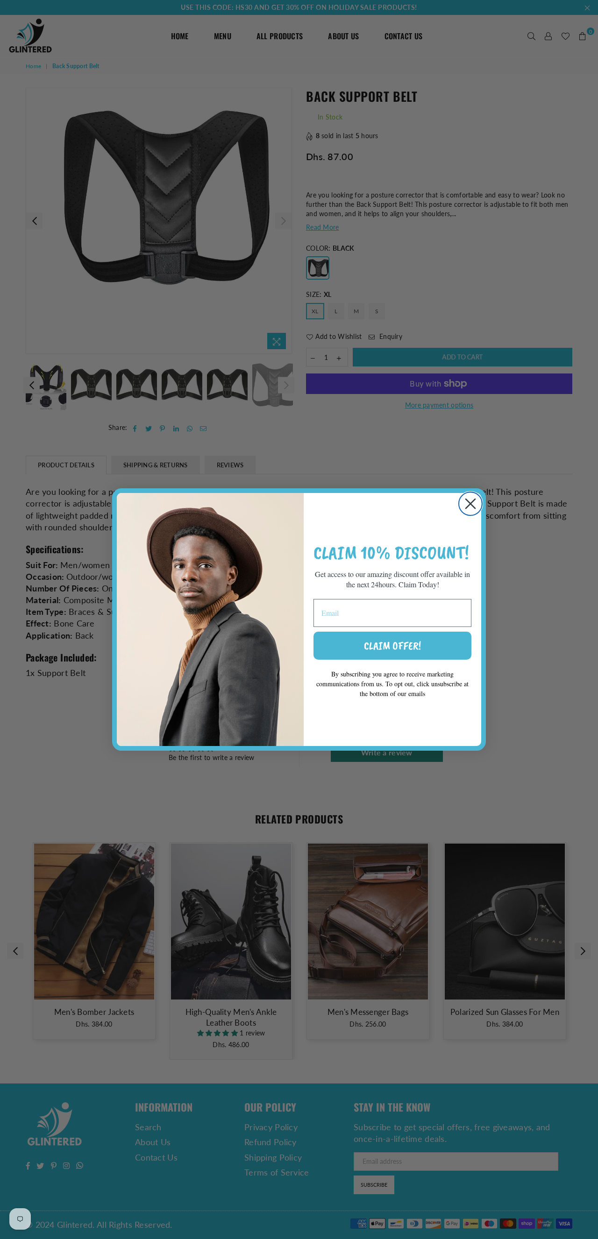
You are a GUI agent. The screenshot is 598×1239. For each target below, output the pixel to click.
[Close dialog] (470, 503)
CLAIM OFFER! (392, 646)
